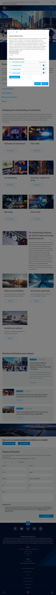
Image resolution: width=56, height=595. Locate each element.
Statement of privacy (14, 53)
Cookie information (14, 52)
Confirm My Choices (15, 77)
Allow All (37, 83)
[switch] (44, 65)
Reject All (45, 83)
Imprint (11, 55)
